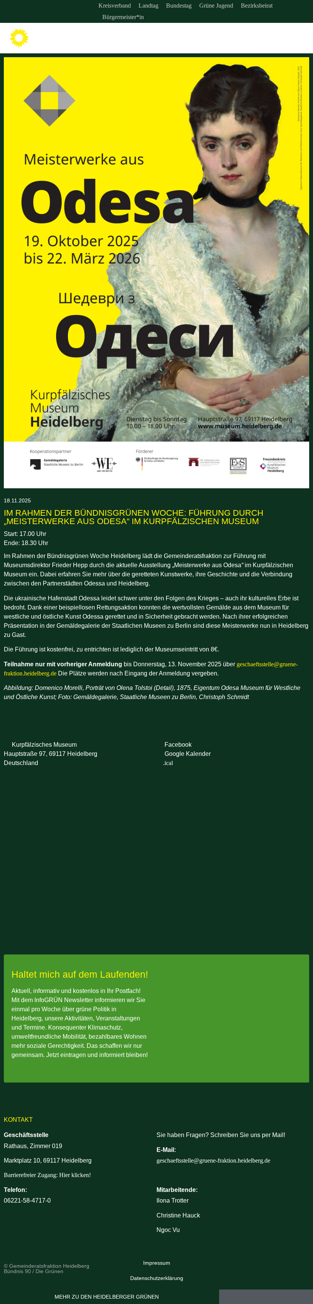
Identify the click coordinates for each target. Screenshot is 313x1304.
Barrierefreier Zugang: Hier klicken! (47, 1175)
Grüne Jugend (216, 5)
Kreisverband (114, 5)
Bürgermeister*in (123, 17)
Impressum (156, 1263)
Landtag (148, 5)
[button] (302, 38)
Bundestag (179, 5)
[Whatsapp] (49, 11)
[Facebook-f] (34, 11)
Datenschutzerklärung (156, 1278)
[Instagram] (18, 11)
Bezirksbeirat (257, 5)
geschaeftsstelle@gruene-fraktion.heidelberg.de (213, 1160)
